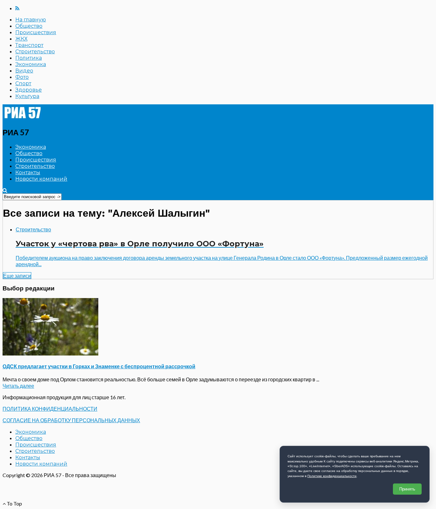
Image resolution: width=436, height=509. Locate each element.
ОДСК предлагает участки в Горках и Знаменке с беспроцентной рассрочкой (99, 366)
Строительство (35, 52)
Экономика (30, 64)
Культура (27, 96)
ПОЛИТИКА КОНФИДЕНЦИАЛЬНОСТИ (50, 409)
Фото (22, 77)
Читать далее (18, 386)
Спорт (23, 83)
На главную (30, 20)
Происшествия (35, 32)
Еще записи (17, 276)
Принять (407, 489)
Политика (28, 58)
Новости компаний (41, 179)
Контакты (27, 172)
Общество (28, 26)
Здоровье (28, 90)
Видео (24, 71)
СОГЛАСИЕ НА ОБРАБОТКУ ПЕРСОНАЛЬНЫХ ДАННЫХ (71, 420)
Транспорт (29, 45)
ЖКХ (21, 39)
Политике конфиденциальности (332, 476)
